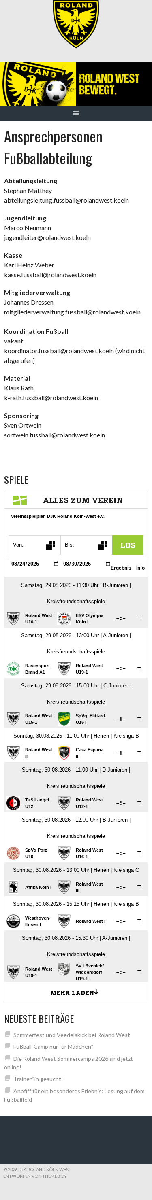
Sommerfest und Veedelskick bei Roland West (71, 1034)
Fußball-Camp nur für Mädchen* (53, 1046)
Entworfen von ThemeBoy (35, 1176)
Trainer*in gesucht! (38, 1078)
